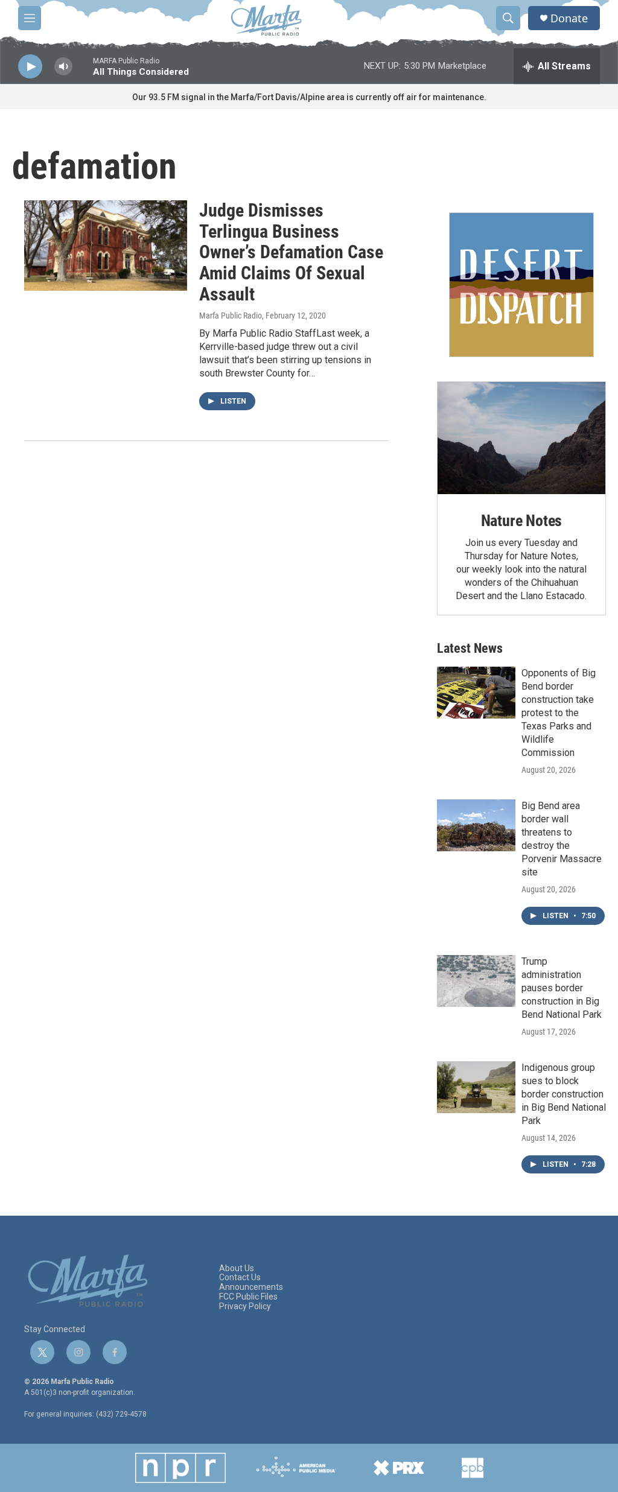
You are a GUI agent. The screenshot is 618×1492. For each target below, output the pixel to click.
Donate (569, 18)
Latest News (470, 648)
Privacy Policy (245, 1306)
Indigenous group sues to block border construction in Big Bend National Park (563, 1094)
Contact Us (240, 1277)
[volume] (63, 66)
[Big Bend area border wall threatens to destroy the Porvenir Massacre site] (476, 825)
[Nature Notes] (521, 438)
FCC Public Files (248, 1296)
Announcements (251, 1287)
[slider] (82, 72)
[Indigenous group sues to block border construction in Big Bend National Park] (476, 1087)
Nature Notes (521, 521)
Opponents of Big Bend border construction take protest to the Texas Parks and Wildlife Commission (558, 712)
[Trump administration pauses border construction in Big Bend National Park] (476, 981)
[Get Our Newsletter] (521, 285)
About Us (236, 1268)
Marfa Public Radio (230, 315)
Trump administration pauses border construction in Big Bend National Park (561, 988)
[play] (30, 67)
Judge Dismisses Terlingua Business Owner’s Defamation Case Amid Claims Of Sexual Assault (291, 252)
